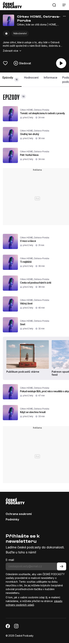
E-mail (10, 560)
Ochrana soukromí (19, 514)
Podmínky (12, 519)
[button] (54, 5)
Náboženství (20, 33)
